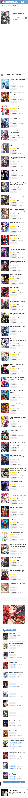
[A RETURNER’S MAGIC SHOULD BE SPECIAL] (5, 765)
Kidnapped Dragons (16, 352)
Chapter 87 (13, 126)
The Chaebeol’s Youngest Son (18, 197)
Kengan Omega (15, 106)
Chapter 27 (13, 319)
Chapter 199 (12, 657)
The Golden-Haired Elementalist (17, 14)
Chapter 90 (13, 270)
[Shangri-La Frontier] (5, 511)
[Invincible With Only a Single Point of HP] (5, 278)
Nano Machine (14, 287)
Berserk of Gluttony (16, 558)
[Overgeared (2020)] (5, 733)
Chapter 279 (12, 715)
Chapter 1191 (12, 703)
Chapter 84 (13, 331)
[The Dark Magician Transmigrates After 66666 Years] (5, 304)
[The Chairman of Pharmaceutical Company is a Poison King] (5, 343)
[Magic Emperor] (5, 665)
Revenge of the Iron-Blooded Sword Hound (16, 773)
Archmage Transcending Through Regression (18, 183)
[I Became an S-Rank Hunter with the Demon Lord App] (5, 252)
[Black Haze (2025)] (5, 122)
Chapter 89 (13, 215)
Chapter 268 (12, 768)
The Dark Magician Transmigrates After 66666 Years (18, 301)
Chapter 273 (12, 694)
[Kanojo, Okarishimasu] (5, 536)
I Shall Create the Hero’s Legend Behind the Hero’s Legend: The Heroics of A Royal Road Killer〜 (18, 496)
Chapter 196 (13, 306)
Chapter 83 (13, 334)
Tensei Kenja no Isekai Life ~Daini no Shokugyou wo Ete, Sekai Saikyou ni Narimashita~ (18, 547)
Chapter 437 (14, 537)
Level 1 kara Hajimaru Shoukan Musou (16, 131)
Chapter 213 (13, 163)
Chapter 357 (13, 527)
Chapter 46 (13, 140)
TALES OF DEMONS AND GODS (16, 672)
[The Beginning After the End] (5, 646)
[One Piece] (5, 704)
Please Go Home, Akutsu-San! (18, 145)
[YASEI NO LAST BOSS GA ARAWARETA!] (5, 226)
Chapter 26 (13, 322)
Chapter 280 (12, 713)
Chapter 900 (12, 664)
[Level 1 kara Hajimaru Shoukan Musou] (5, 135)
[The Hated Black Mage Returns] (5, 408)
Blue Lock (13, 520)
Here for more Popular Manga (14, 782)
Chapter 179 (13, 397)
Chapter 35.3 (14, 503)
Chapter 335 (12, 735)
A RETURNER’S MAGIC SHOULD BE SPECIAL (16, 763)
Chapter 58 (13, 231)
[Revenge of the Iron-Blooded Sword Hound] (5, 776)
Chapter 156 (13, 257)
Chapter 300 (12, 758)
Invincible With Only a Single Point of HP (16, 275)
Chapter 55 (13, 88)
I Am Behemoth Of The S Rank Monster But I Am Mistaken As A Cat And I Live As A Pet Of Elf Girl (17, 586)
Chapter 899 (12, 667)
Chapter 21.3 (13, 579)
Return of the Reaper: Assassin (17, 365)
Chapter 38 (13, 281)
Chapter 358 (13, 524)
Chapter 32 (13, 345)
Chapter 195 (13, 309)
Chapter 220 (14, 205)
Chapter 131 (13, 489)
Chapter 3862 (13, 635)
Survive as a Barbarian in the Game (17, 93)
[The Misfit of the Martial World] (5, 317)
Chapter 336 (12, 733)
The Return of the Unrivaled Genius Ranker (17, 456)
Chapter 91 (13, 267)
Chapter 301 (12, 756)
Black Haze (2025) (15, 118)
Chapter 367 (13, 111)
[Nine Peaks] (5, 240)
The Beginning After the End (16, 643)
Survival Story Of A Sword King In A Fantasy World (17, 753)
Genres (14, 5)
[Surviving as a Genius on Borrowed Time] (5, 265)
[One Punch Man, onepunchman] (5, 743)
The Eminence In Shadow (17, 326)
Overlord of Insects (16, 481)
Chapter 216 (13, 447)
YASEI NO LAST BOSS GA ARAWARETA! (17, 223)
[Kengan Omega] (5, 110)
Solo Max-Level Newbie (14, 692)
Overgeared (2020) (13, 730)
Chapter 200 (12, 654)
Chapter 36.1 (13, 500)
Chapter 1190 (12, 705)
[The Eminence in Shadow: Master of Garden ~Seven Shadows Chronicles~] (5, 574)
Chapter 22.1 (13, 576)
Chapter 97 (13, 551)
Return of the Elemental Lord (17, 80)
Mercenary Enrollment (14, 711)
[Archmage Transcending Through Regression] (5, 187)
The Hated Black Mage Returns (17, 404)
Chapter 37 (13, 283)
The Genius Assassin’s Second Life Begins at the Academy (18, 379)
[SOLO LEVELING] (5, 655)
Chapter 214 (13, 192)
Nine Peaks (13, 235)
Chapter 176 (12, 778)
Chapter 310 (12, 725)
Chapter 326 (13, 295)
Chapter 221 (13, 202)
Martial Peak (12, 633)
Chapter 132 (13, 486)
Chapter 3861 (13, 638)
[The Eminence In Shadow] (5, 330)
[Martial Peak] (5, 636)
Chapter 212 (13, 166)
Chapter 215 (13, 189)
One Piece (11, 701)
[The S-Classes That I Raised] (5, 395)
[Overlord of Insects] (5, 486)
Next (26, 18)
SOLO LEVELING (12, 652)
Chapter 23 (13, 371)
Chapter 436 (14, 539)
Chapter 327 (13, 292)
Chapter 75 (13, 413)
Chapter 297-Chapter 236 (15, 746)
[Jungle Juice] (5, 434)
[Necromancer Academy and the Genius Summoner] (5, 161)
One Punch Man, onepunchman (16, 740)
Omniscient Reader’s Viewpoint (16, 720)
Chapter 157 (13, 254)
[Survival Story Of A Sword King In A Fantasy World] (5, 755)
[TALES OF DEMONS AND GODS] (5, 675)
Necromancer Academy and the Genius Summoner (18, 158)
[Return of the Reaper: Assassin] (5, 368)
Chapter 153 (13, 99)
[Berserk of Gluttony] (5, 562)
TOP (2, 5)
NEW (8, 5)
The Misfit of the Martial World (17, 314)
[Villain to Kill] (5, 174)
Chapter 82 (13, 565)
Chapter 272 (12, 696)
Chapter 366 (13, 113)
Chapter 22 (13, 373)
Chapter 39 (13, 462)
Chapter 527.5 (13, 674)
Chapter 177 (12, 776)
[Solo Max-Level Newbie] (5, 694)
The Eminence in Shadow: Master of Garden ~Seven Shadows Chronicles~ (18, 571)
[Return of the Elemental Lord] (5, 84)
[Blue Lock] (5, 524)
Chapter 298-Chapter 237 (15, 742)
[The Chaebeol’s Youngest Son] (5, 200)
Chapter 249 (14, 175)
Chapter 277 (13, 512)
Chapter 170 (13, 240)
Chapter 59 (13, 229)
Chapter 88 (13, 123)
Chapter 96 (13, 553)
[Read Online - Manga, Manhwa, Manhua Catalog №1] (9, 2)
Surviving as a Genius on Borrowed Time (17, 262)
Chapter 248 (14, 178)
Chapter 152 (13, 102)
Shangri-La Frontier (16, 507)
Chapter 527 (12, 676)
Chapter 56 (13, 86)
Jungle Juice (14, 430)
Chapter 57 (13, 357)
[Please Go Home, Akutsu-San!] (5, 148)
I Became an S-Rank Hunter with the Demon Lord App (17, 249)
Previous (2, 18)
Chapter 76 (13, 410)
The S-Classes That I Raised (16, 391)
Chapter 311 (12, 723)
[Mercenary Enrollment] (5, 713)
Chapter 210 (13, 153)
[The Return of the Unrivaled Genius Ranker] (5, 459)
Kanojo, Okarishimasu (17, 532)
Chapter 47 (13, 137)
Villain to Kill (13, 170)
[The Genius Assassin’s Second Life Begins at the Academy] (5, 382)
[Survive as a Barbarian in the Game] (5, 97)
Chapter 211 (13, 150)
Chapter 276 (13, 514)
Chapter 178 (13, 400)
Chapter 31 (13, 348)
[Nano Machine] (5, 292)
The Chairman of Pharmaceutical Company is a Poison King (18, 340)
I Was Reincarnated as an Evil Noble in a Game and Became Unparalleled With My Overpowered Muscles (18, 419)
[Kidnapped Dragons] (5, 356)
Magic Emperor (13, 662)
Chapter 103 (15, 21)
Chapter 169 (13, 243)
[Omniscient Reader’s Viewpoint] (5, 723)
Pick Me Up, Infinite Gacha (18, 443)
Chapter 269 (12, 766)
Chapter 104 (15, 19)
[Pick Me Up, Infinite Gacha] (5, 447)
